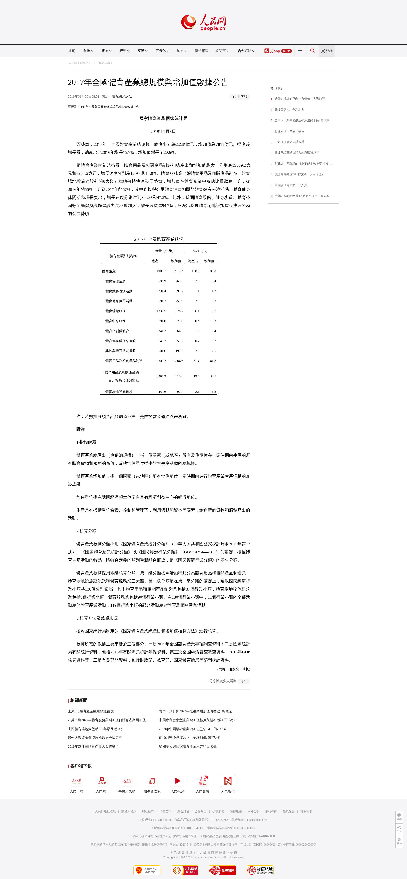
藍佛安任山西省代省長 (289, 131)
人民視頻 (177, 791)
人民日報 (76, 791)
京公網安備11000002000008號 (297, 844)
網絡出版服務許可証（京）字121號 (228, 844)
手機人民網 (126, 791)
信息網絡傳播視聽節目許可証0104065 (115, 844)
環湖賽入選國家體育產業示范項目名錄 (188, 746)
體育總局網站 (122, 96)
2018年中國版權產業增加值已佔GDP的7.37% (192, 729)
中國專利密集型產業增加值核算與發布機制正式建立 (198, 720)
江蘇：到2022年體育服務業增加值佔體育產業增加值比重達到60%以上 (120, 720)
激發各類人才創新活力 (289, 109)
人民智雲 (202, 791)
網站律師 (271, 811)
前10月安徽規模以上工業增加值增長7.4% (189, 737)
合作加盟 (201, 811)
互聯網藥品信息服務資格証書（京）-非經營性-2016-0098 (237, 836)
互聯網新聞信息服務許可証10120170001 (177, 828)
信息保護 (289, 811)
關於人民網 (128, 811)
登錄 (329, 51)
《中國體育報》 (103, 63)
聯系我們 (306, 811)
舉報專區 (201, 51)
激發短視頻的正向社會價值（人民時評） (301, 98)
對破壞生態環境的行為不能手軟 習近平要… (303, 163)
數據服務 (236, 811)
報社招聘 (148, 811)
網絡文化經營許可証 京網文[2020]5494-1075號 (172, 844)
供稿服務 (218, 811)
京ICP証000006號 (264, 844)
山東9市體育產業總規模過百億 (91, 711)
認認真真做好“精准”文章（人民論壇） (300, 174)
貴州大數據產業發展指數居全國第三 (95, 737)
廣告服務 (183, 811)
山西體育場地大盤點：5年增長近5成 (95, 729)
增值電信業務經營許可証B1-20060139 (231, 828)
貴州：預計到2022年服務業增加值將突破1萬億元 (195, 711)
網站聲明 (253, 811)
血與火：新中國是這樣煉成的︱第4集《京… (303, 120)
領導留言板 (152, 791)
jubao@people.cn (256, 819)
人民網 (72, 63)
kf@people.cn (163, 819)
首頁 (71, 51)
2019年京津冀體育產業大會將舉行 (93, 746)
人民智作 (228, 791)
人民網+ (102, 791)
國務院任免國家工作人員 (291, 185)
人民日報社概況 (105, 811)
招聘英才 (165, 811)
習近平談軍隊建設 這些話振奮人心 (297, 152)
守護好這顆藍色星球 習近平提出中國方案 (302, 196)
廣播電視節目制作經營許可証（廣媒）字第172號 (164, 836)
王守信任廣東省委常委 (289, 142)
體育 (85, 63)
